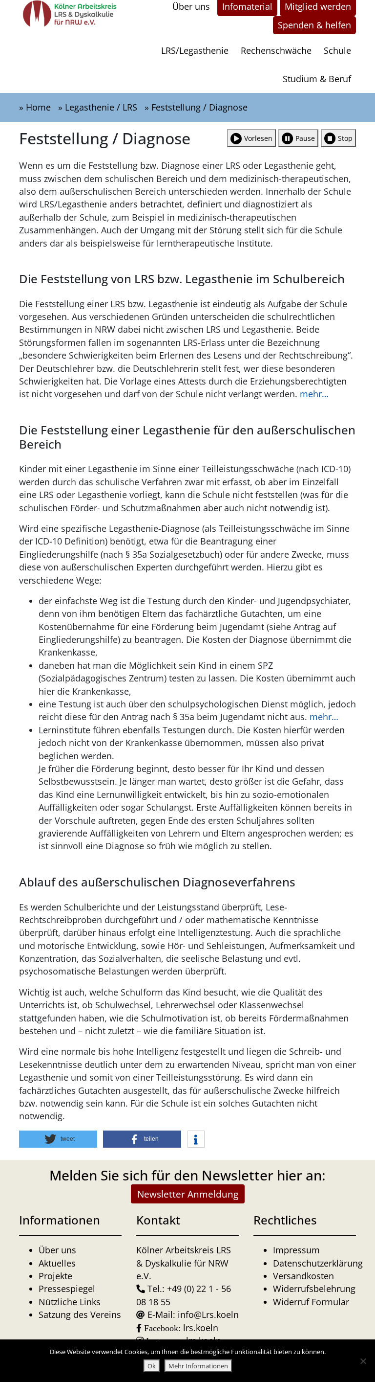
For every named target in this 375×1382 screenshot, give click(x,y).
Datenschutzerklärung (318, 1263)
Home (38, 107)
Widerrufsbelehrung (314, 1288)
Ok (151, 1365)
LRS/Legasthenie (195, 50)
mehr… (314, 394)
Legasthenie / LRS (101, 107)
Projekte (55, 1276)
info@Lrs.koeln (208, 1314)
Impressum (296, 1250)
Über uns (57, 1250)
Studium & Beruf (317, 79)
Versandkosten (303, 1276)
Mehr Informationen (198, 1365)
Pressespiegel (67, 1288)
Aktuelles (57, 1263)
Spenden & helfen (314, 25)
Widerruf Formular (311, 1302)
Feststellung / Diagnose (199, 107)
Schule (337, 50)
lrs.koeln (200, 1328)
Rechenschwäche (276, 50)
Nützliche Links (70, 1302)
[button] (58, 1139)
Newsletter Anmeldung (187, 1194)
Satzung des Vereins (80, 1314)
